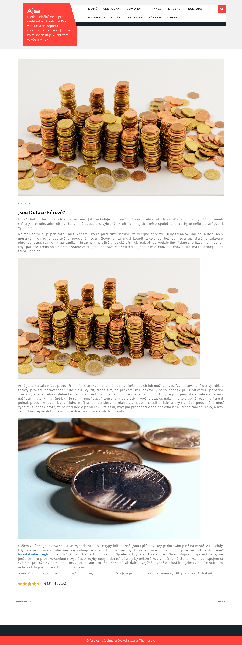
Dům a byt (134, 8)
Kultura (195, 8)
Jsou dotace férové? (41, 212)
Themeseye (147, 640)
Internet (174, 8)
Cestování (112, 8)
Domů (93, 8)
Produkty (96, 17)
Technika (135, 17)
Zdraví (172, 17)
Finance (155, 8)
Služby (116, 17)
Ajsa (34, 11)
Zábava (155, 17)
